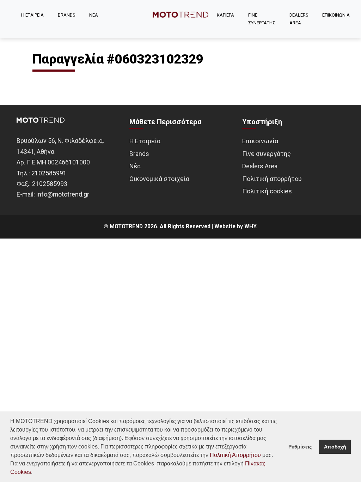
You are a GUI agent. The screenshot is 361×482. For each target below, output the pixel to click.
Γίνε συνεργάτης (266, 153)
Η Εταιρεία (144, 141)
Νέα (135, 166)
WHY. (250, 226)
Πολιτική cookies (267, 191)
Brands (139, 153)
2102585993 (49, 183)
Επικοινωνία (260, 141)
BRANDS (66, 15)
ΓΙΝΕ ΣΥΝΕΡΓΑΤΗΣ (261, 18)
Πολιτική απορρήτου (272, 178)
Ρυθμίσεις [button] (300, 447)
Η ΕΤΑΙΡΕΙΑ (32, 15)
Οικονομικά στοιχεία (159, 178)
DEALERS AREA (298, 18)
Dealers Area (259, 166)
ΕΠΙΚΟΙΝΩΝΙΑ (336, 15)
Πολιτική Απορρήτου (235, 455)
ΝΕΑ (93, 15)
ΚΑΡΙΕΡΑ (225, 15)
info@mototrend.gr (62, 194)
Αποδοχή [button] (335, 447)
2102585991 (49, 173)
